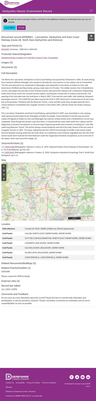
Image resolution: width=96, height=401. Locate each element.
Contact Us (10, 383)
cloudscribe (38, 396)
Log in (88, 386)
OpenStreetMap (81, 216)
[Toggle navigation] (91, 10)
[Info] (4, 175)
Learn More (9, 28)
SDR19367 (9, 153)
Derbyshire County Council (76, 384)
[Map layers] (4, 166)
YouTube (83, 377)
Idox (26, 391)
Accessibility (20, 383)
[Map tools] (4, 179)
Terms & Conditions (49, 383)
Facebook (72, 377)
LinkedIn (88, 377)
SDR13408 (9, 147)
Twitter (77, 377)
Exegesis (17, 391)
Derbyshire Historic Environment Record (27, 11)
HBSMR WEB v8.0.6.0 (23, 396)
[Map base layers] (4, 170)
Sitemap (9, 387)
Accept (21, 28)
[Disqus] (48, 338)
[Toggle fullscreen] (91, 166)
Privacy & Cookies (33, 383)
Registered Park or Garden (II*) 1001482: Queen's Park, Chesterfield (29, 58)
